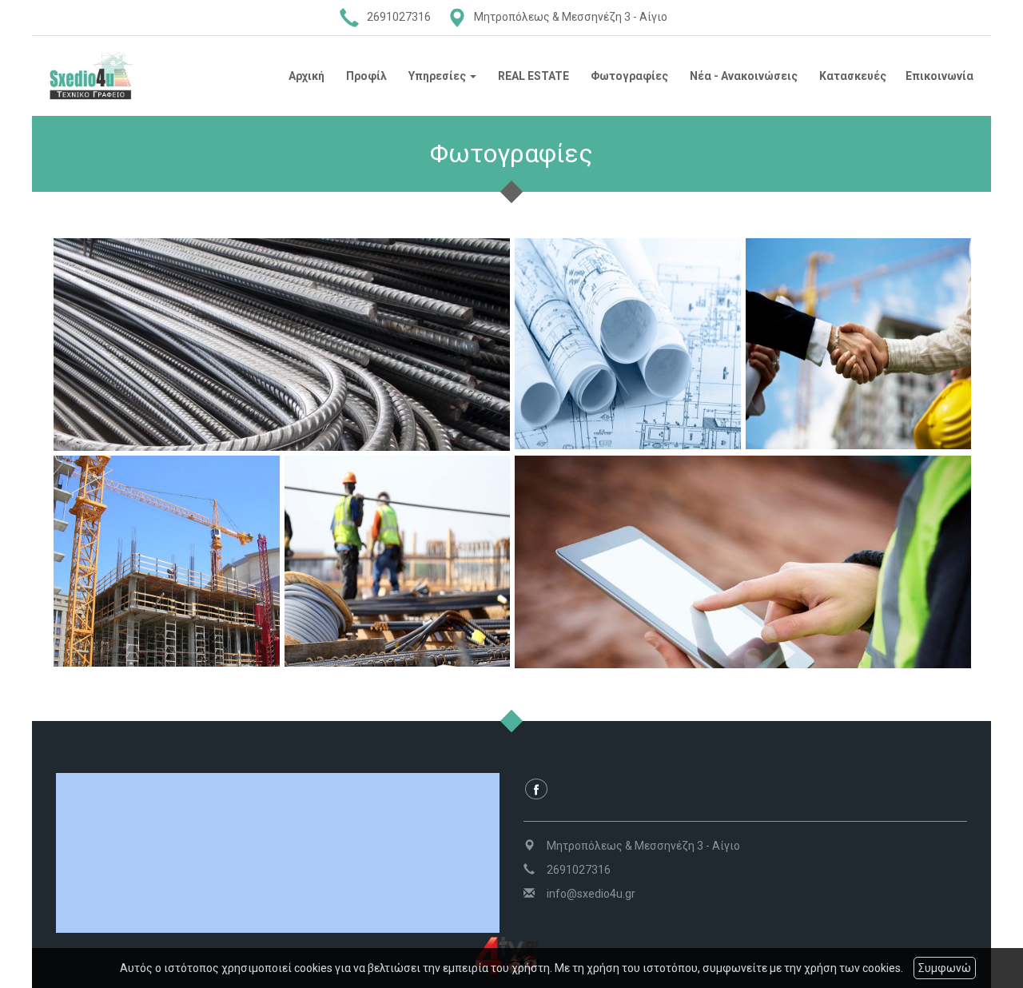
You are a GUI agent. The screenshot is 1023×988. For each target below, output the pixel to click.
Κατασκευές (852, 76)
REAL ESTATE (533, 76)
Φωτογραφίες (629, 76)
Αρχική (306, 76)
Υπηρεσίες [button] (438, 76)
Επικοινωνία (939, 76)
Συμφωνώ (944, 968)
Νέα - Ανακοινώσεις (744, 76)
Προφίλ (366, 76)
